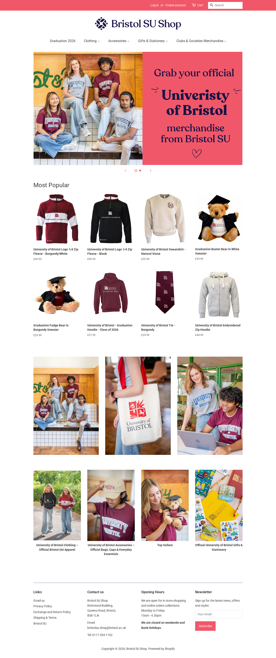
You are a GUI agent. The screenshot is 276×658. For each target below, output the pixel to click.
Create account (175, 5)
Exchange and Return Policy (52, 612)
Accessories (117, 41)
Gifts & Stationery (152, 41)
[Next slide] (150, 170)
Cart (200, 5)
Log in (155, 5)
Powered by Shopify (161, 648)
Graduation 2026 (62, 41)
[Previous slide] (125, 170)
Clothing (90, 41)
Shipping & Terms (44, 617)
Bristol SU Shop (136, 648)
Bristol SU (39, 623)
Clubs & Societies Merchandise (200, 41)
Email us (39, 600)
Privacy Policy (42, 606)
